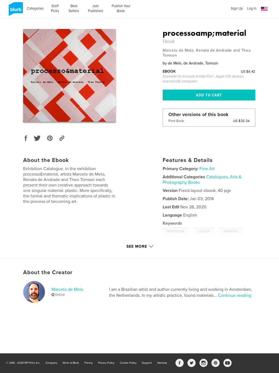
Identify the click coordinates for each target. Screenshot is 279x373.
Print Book (176, 121)
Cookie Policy (128, 363)
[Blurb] (15, 11)
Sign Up (237, 8)
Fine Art (207, 168)
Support (147, 363)
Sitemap (162, 363)
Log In (251, 8)
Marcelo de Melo (67, 289)
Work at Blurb (71, 363)
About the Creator (47, 272)
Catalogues (217, 177)
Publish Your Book (121, 8)
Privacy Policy (106, 363)
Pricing (88, 363)
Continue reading (234, 295)
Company (51, 363)
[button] (264, 8)
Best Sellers (74, 8)
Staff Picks (55, 8)
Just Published (95, 8)
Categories (35, 8)
